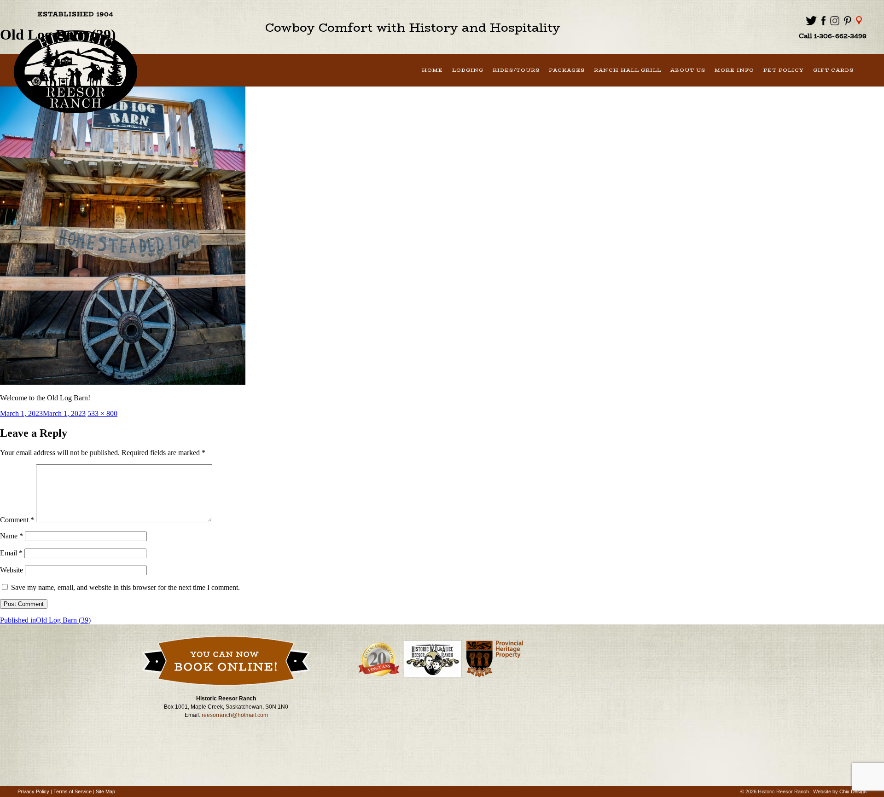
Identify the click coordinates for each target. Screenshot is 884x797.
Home (432, 70)
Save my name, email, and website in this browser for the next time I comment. (125, 587)
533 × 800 (102, 413)
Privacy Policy (33, 791)
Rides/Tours (516, 70)
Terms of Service (72, 791)
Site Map (105, 791)
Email (11, 553)
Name (11, 536)
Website (11, 570)
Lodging (467, 70)
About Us (687, 70)
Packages (567, 70)
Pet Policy (783, 70)
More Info (734, 70)
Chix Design (853, 791)
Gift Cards (833, 70)
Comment (17, 520)
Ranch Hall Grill (627, 70)
